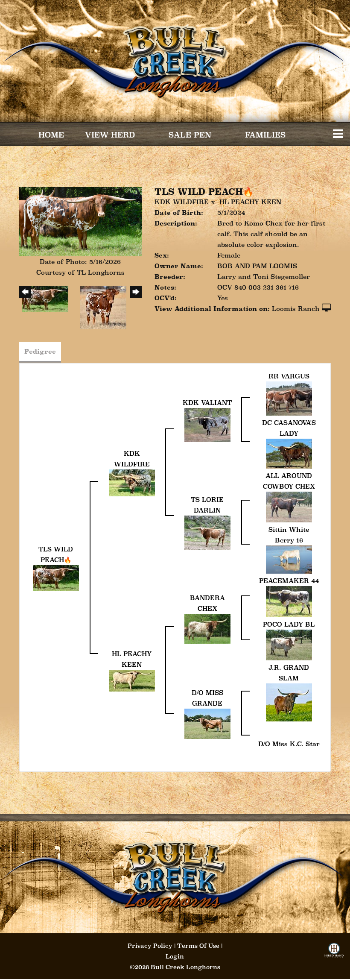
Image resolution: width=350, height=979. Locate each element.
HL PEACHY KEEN (250, 201)
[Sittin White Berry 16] (289, 559)
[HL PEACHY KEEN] (132, 679)
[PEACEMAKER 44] (289, 600)
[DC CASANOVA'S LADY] (289, 453)
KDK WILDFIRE (182, 201)
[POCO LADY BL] (289, 644)
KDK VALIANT (207, 402)
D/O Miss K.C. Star (289, 743)
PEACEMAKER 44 (289, 580)
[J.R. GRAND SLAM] (289, 701)
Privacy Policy (150, 945)
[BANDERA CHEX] (207, 627)
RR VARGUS (288, 376)
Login (175, 956)
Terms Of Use (198, 945)
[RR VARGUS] (289, 398)
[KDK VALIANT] (207, 424)
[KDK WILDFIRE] (132, 482)
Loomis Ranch (296, 308)
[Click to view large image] (80, 221)
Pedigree (40, 351)
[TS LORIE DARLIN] (207, 532)
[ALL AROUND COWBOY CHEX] (289, 506)
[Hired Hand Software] (334, 953)
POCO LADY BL (289, 624)
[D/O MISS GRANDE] (207, 723)
